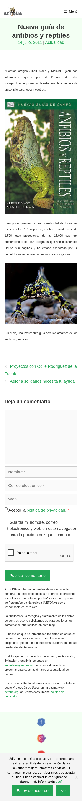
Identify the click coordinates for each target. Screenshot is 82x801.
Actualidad (54, 42)
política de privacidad (46, 510)
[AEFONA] (13, 11)
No (63, 790)
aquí (59, 781)
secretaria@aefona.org (19, 665)
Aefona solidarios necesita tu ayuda (42, 381)
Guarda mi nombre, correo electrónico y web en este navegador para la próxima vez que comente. (43, 528)
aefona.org (11, 692)
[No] (76, 777)
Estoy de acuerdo (33, 790)
